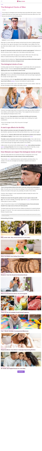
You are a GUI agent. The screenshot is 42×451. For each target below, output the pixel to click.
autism (28, 199)
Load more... (21, 371)
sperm (2, 147)
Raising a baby (3, 348)
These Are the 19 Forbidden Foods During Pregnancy (15, 312)
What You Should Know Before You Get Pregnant (14, 293)
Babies (2, 236)
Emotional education (5, 367)
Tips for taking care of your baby (7, 329)
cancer (8, 159)
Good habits (3, 273)
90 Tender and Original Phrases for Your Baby (13, 368)
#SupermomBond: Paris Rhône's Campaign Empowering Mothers (18, 349)
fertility (31, 136)
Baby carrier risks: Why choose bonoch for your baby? (15, 237)
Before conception (4, 292)
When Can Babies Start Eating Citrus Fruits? (12, 256)
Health (2, 4)
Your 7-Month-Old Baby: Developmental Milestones (14, 331)
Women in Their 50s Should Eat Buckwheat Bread (14, 275)
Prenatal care (4, 311)
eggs (26, 145)
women (13, 81)
